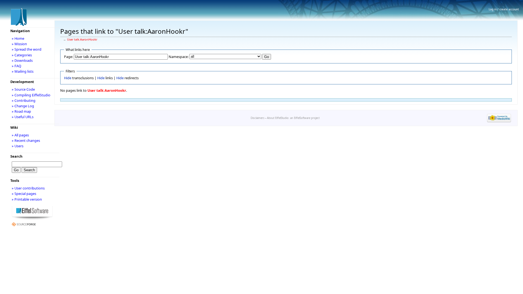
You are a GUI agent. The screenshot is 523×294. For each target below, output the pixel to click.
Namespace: (178, 56)
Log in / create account (504, 9)
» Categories (22, 55)
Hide (67, 77)
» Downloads (22, 60)
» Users (17, 145)
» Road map (21, 111)
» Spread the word (26, 49)
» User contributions (28, 188)
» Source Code (23, 89)
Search (16, 156)
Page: (68, 56)
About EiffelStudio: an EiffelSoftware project (293, 118)
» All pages (20, 135)
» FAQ (16, 65)
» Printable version (27, 199)
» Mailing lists (23, 71)
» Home (18, 38)
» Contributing (23, 100)
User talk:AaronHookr (82, 39)
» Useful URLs (23, 116)
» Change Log (23, 105)
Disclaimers (257, 118)
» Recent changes (26, 140)
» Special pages (24, 193)
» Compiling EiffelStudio (31, 95)
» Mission (19, 43)
